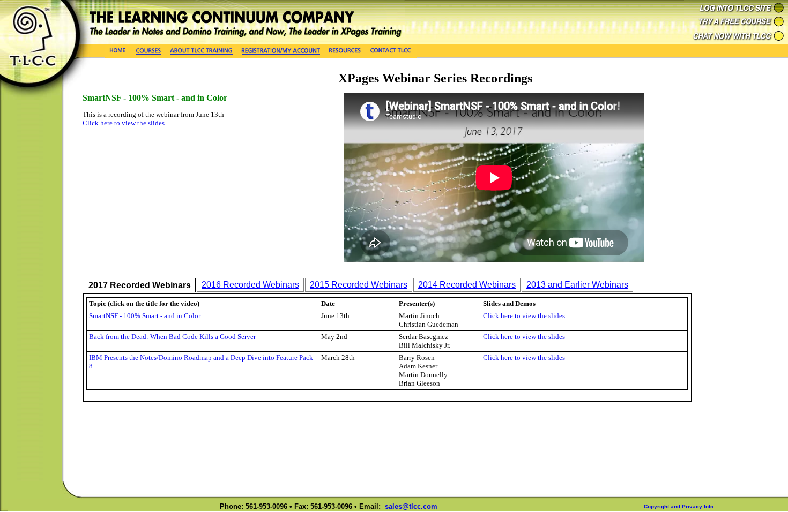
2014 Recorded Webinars (467, 284)
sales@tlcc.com (411, 506)
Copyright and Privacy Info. (679, 506)
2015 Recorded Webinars (358, 284)
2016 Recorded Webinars (250, 284)
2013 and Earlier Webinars (577, 284)
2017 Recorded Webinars (139, 285)
